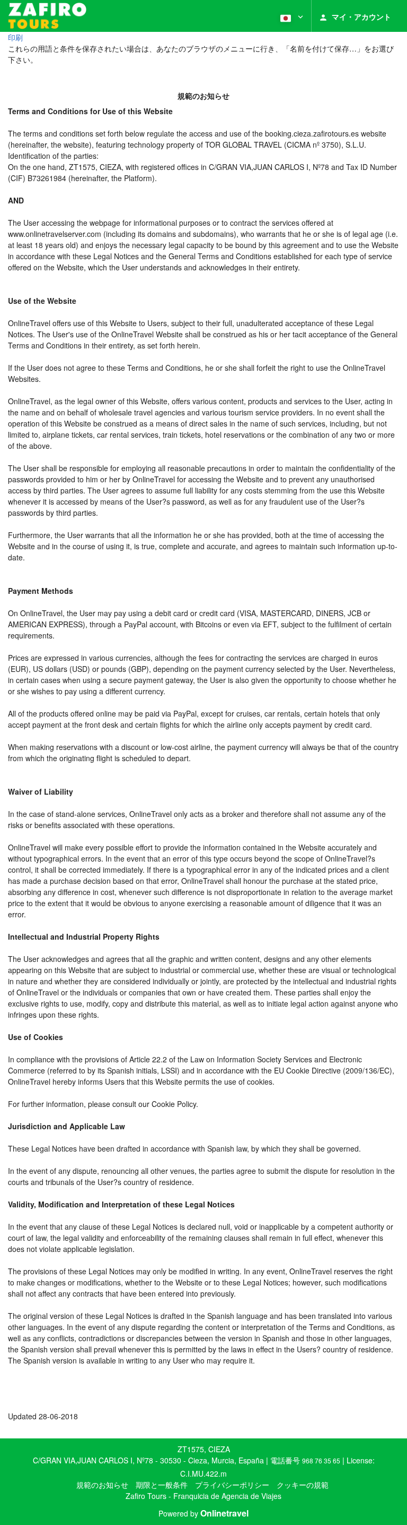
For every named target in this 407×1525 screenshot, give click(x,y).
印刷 (15, 37)
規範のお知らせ (102, 1484)
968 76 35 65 (321, 1460)
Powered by (203, 1513)
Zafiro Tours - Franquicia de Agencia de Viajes (203, 1495)
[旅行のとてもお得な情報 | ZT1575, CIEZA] (47, 16)
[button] (290, 16)
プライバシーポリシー (232, 1484)
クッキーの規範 (303, 1484)
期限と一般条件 (162, 1484)
